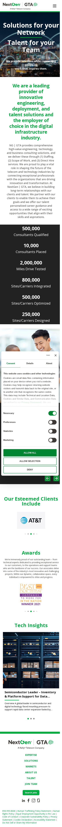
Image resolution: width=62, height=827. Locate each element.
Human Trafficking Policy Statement (34, 811)
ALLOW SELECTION (29, 461)
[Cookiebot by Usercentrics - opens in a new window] (38, 355)
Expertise (31, 755)
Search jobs (31, 792)
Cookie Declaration (23, 819)
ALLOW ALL (30, 452)
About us (31, 772)
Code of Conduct (10, 816)
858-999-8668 (9, 811)
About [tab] (49, 363)
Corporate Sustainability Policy (34, 816)
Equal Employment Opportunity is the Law (36, 813)
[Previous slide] (47, 478)
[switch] (52, 422)
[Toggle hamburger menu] (54, 6)
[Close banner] (56, 355)
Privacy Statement (31, 402)
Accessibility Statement (45, 819)
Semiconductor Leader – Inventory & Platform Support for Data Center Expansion (30, 694)
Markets (31, 766)
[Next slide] (56, 478)
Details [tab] (29, 363)
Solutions (31, 760)
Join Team (31, 784)
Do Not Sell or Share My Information (19, 822)
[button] (28, 533)
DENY (30, 469)
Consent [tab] (10, 363)
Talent (31, 778)
